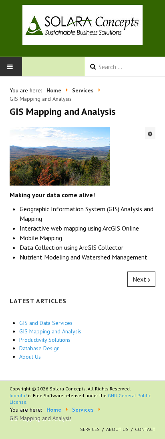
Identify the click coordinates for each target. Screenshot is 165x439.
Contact (145, 429)
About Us (117, 429)
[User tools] (150, 133)
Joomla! (18, 395)
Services (90, 429)
